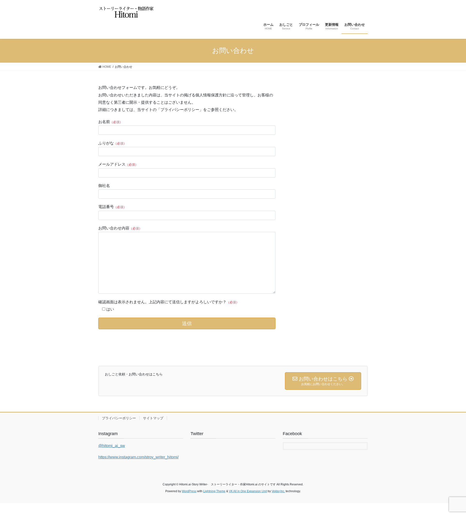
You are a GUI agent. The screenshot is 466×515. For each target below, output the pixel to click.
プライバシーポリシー (119, 418)
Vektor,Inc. (278, 491)
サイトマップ (153, 418)
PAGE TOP (451, 495)
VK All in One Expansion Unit (248, 491)
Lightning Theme (214, 491)
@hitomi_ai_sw (111, 446)
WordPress (189, 491)
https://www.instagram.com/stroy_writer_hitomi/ (138, 457)
